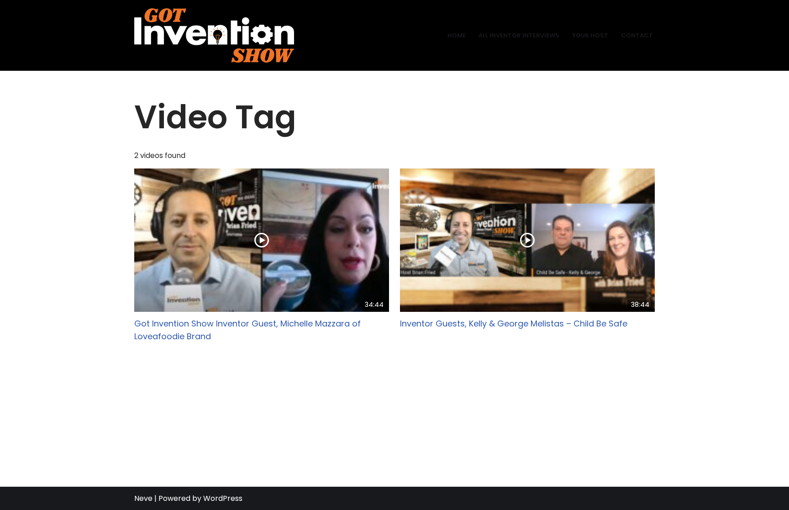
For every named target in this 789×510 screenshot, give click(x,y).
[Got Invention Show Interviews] (214, 35)
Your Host (590, 35)
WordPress (222, 498)
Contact (637, 35)
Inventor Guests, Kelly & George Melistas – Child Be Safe (513, 323)
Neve (143, 498)
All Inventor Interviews (519, 35)
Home (456, 35)
